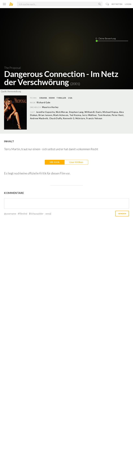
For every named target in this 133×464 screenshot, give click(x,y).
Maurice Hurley (50, 107)
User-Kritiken (76, 162)
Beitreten (117, 4)
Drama (43, 98)
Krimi (52, 98)
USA (70, 98)
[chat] (107, 4)
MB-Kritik (55, 162)
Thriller (61, 98)
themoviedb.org (14, 91)
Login (128, 4)
